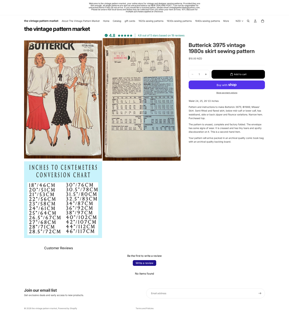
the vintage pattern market (44, 308)
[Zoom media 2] (142, 99)
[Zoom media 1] (63, 99)
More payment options (226, 93)
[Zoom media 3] (63, 199)
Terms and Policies (145, 308)
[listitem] (226, 21)
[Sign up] (259, 293)
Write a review (144, 263)
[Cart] (262, 21)
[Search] (248, 21)
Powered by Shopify (67, 308)
